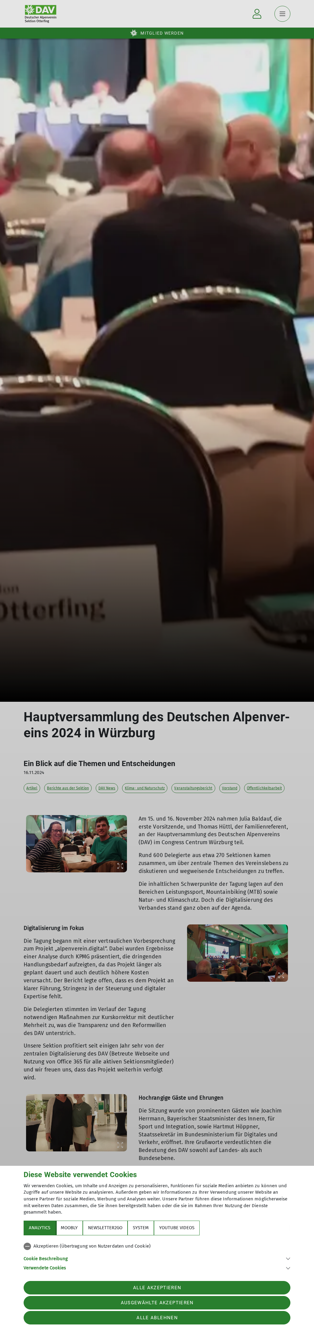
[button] (157, 1258)
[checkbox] (157, 1246)
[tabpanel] (157, 1255)
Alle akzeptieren (157, 1287)
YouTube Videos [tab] (176, 1227)
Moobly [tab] (69, 1227)
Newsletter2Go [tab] (105, 1227)
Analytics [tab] (39, 1227)
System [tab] (141, 1227)
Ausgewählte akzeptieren (157, 1302)
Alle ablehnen (157, 1317)
